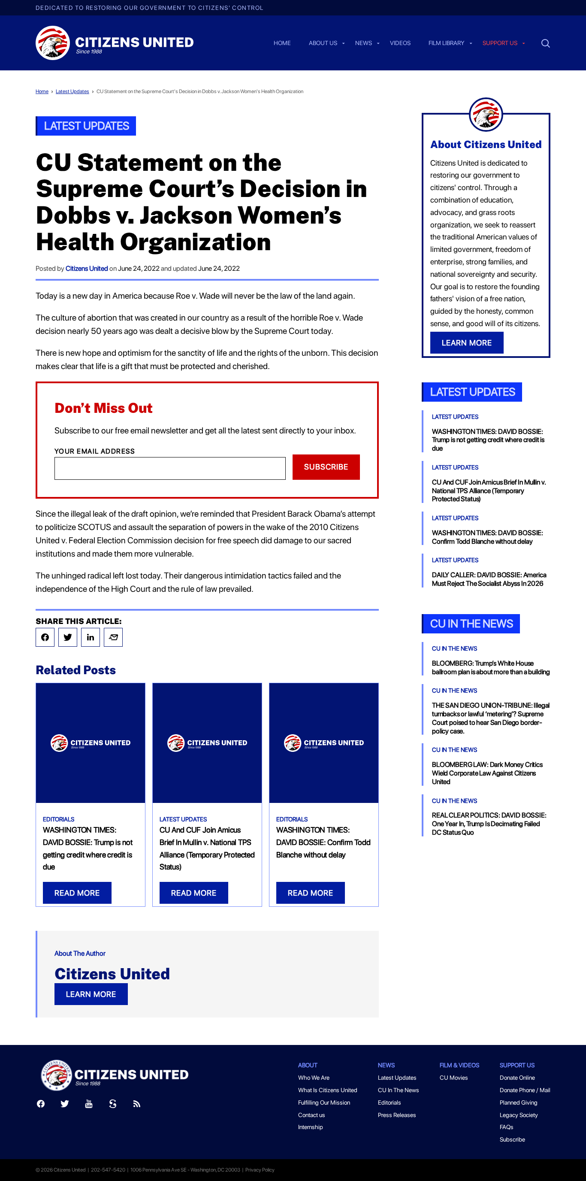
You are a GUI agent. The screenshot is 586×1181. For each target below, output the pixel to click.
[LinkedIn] (90, 637)
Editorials (58, 819)
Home (282, 43)
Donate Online (517, 1077)
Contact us (311, 1114)
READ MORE (77, 892)
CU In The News (454, 648)
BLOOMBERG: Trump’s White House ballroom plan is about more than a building (491, 667)
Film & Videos (459, 1065)
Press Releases (397, 1114)
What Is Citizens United (327, 1090)
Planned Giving (519, 1102)
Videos (400, 43)
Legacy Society (519, 1114)
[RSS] (137, 1106)
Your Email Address (95, 451)
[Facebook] (45, 637)
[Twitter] (67, 637)
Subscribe (326, 466)
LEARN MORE (91, 994)
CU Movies (454, 1077)
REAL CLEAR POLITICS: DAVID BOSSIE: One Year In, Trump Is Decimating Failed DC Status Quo (489, 823)
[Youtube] (89, 1106)
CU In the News (471, 623)
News (363, 43)
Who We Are (313, 1077)
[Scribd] (113, 1106)
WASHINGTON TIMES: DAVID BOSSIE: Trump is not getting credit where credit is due (488, 440)
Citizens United (87, 268)
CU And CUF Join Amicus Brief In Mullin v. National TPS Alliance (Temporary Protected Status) (488, 490)
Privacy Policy (260, 1170)
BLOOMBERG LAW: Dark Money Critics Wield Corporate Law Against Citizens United (487, 773)
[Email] (113, 637)
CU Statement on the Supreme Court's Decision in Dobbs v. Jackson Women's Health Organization (200, 91)
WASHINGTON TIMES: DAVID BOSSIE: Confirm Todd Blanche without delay (323, 842)
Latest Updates (72, 91)
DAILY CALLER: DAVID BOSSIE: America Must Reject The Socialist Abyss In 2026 (489, 579)
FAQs (507, 1126)
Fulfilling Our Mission (324, 1102)
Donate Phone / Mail (525, 1090)
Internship (310, 1126)
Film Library (447, 43)
